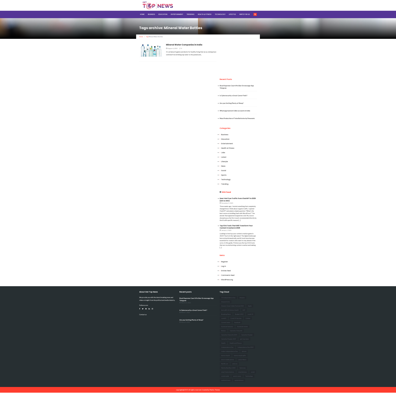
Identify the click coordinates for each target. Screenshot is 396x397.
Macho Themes (215, 390)
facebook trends (242, 326)
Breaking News (226, 314)
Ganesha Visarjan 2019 (228, 339)
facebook (237, 322)
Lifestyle (232, 14)
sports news (237, 376)
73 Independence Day (228, 297)
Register (224, 262)
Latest (223, 157)
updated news (225, 380)
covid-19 (250, 314)
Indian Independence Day (229, 351)
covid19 (223, 318)
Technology (220, 14)
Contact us (143, 314)
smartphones (242, 372)
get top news (244, 339)
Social (223, 170)
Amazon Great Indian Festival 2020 (232, 306)
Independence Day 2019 (245, 347)
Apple (250, 306)
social (253, 372)
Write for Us (244, 14)
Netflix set (224, 364)
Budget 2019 (239, 314)
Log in (223, 266)
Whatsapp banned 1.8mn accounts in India (235, 111)
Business (151, 14)
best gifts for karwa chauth (230, 310)
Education (162, 14)
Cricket (248, 318)
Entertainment (177, 14)
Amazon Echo (225, 302)
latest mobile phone (227, 359)
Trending (190, 14)
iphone (244, 351)
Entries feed (226, 271)
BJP (244, 310)
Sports (223, 175)
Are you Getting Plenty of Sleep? (231, 103)
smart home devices (227, 372)
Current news (225, 322)
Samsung (242, 368)
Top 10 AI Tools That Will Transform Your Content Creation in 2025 (236, 227)
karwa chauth (225, 355)
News (223, 166)
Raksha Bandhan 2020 (228, 368)
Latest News (242, 359)
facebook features (227, 326)
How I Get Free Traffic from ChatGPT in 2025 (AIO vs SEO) (238, 199)
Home (142, 14)
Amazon (242, 297)
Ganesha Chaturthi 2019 (229, 335)
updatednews (239, 380)
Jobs (223, 152)
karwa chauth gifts (240, 355)
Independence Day (227, 347)
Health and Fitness (236, 343)
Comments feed (227, 275)
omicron (234, 364)
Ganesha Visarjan (247, 335)
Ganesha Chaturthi (236, 331)
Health (223, 343)
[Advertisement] (235, 57)
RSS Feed (226, 192)
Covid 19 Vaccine (235, 318)
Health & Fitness (204, 14)
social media (225, 376)
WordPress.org (227, 280)
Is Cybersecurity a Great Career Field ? (233, 95)
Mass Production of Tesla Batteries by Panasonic (237, 118)
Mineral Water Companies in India (184, 44)
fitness (223, 331)
